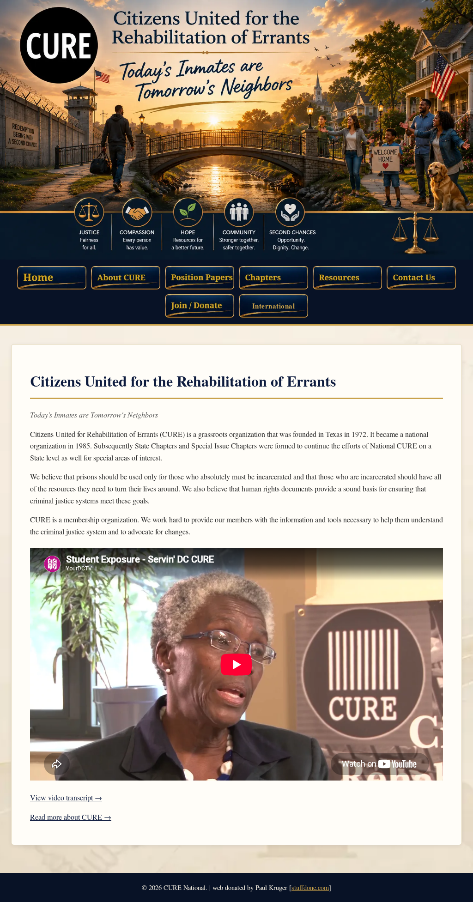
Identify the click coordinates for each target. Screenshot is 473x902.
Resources (347, 278)
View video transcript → (66, 797)
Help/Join (199, 306)
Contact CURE (421, 278)
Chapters (273, 278)
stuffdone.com (310, 887)
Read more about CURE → (70, 817)
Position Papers (199, 278)
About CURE (125, 278)
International (273, 306)
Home (51, 278)
